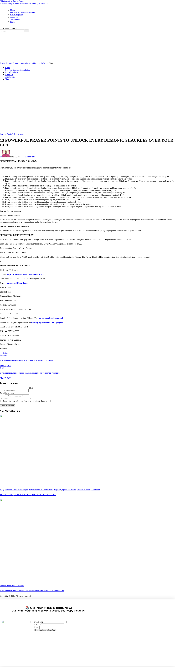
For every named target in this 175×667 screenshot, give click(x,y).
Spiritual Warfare (83, 490)
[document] (87, 632)
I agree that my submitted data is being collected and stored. (27, 401)
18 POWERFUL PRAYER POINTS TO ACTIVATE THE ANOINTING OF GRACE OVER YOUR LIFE (32, 591)
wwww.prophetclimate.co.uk (51, 318)
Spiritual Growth (69, 490)
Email (37, 624)
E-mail (2, 393)
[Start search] (26, 31)
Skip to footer (18, 1)
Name (2, 390)
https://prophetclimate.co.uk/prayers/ (47, 322)
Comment (4, 398)
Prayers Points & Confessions (12, 134)
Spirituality (95, 490)
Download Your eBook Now (45, 630)
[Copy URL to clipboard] (18, 353)
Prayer (25, 490)
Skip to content (6, 1)
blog (2, 490)
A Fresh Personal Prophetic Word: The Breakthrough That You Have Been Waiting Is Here (28, 495)
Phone (36, 627)
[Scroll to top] (1, 598)
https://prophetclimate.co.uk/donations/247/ (25, 274)
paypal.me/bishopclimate (17, 283)
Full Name (38, 622)
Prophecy (57, 490)
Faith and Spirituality (13, 490)
